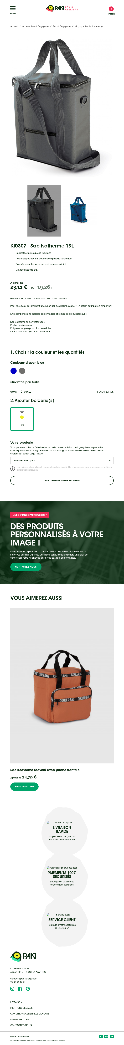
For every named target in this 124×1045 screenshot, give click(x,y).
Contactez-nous (26, 567)
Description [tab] (16, 299)
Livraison (16, 1002)
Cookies (62, 1040)
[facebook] (22, 989)
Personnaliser (24, 786)
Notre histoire (19, 1019)
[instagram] (14, 989)
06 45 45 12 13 (17, 981)
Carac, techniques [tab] (35, 299)
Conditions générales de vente (29, 1013)
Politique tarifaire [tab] (57, 299)
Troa (56, 1040)
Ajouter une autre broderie (62, 480)
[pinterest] (30, 989)
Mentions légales (21, 1008)
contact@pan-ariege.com (23, 978)
